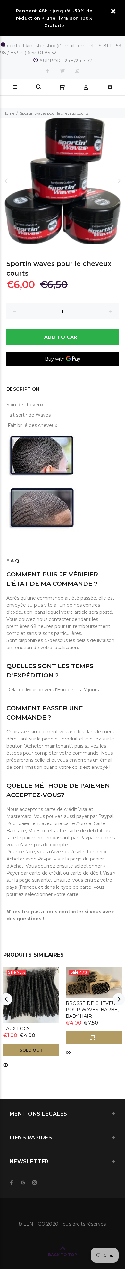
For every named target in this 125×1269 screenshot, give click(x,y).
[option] (62, 181)
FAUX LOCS (16, 1029)
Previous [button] (6, 181)
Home (8, 113)
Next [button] (119, 181)
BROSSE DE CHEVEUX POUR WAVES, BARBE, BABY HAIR (92, 1009)
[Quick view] (6, 1064)
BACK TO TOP (62, 1254)
